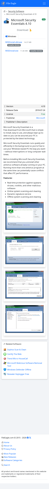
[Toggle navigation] (44, 3)
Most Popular (10, 453)
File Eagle (11, 3)
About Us (8, 445)
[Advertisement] (24, 78)
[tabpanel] (25, 46)
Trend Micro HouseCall (17, 358)
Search (7, 465)
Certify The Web (14, 354)
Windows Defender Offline (19, 369)
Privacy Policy (10, 449)
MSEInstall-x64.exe (13, 42)
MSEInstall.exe (11, 50)
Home (6, 442)
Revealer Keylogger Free (18, 374)
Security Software (16, 11)
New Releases (10, 457)
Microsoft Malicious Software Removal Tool (24, 364)
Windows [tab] (11, 36)
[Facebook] (28, 437)
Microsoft (40, 118)
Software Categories (13, 460)
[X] (30, 437)
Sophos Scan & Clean (16, 349)
